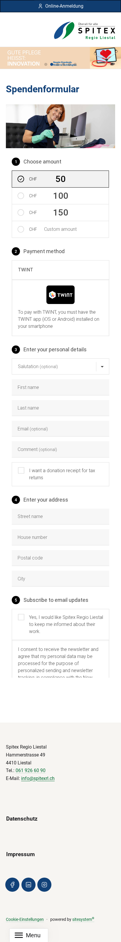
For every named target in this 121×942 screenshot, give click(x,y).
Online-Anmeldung (64, 6)
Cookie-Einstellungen (25, 919)
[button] (46, 64)
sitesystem (83, 919)
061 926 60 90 (31, 770)
